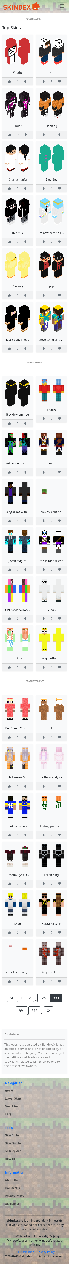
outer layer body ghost (20, 972)
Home (9, 1090)
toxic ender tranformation (22, 463)
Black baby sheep (17, 340)
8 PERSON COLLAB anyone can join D (29, 610)
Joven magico (18, 561)
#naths (17, 72)
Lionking (51, 126)
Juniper (17, 658)
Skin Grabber (14, 1143)
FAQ (8, 1114)
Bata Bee (51, 179)
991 (22, 1010)
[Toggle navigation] (62, 6)
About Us (11, 1180)
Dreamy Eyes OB (18, 875)
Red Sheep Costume (18, 728)
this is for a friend (51, 561)
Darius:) (17, 286)
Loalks (51, 410)
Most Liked (12, 1106)
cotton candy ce (51, 777)
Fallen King (51, 875)
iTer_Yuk (17, 233)
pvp (51, 286)
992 (34, 1010)
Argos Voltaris (51, 972)
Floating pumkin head (53, 826)
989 (43, 997)
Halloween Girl (17, 777)
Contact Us (12, 1188)
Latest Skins (13, 1098)
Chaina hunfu (18, 179)
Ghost (51, 610)
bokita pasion (17, 826)
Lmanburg (51, 463)
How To (10, 1158)
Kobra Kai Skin (51, 924)
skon (17, 924)
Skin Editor (12, 1135)
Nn (51, 72)
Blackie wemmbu (17, 414)
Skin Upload (13, 1151)
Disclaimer (12, 1203)
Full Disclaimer (24, 1252)
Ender (18, 126)
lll (51, 728)
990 (56, 997)
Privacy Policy (14, 1195)
